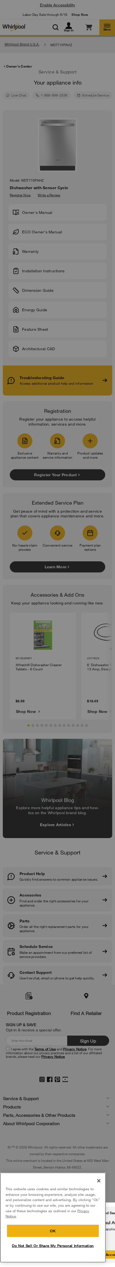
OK (53, 1231)
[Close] (99, 1181)
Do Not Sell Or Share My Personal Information (53, 1245)
